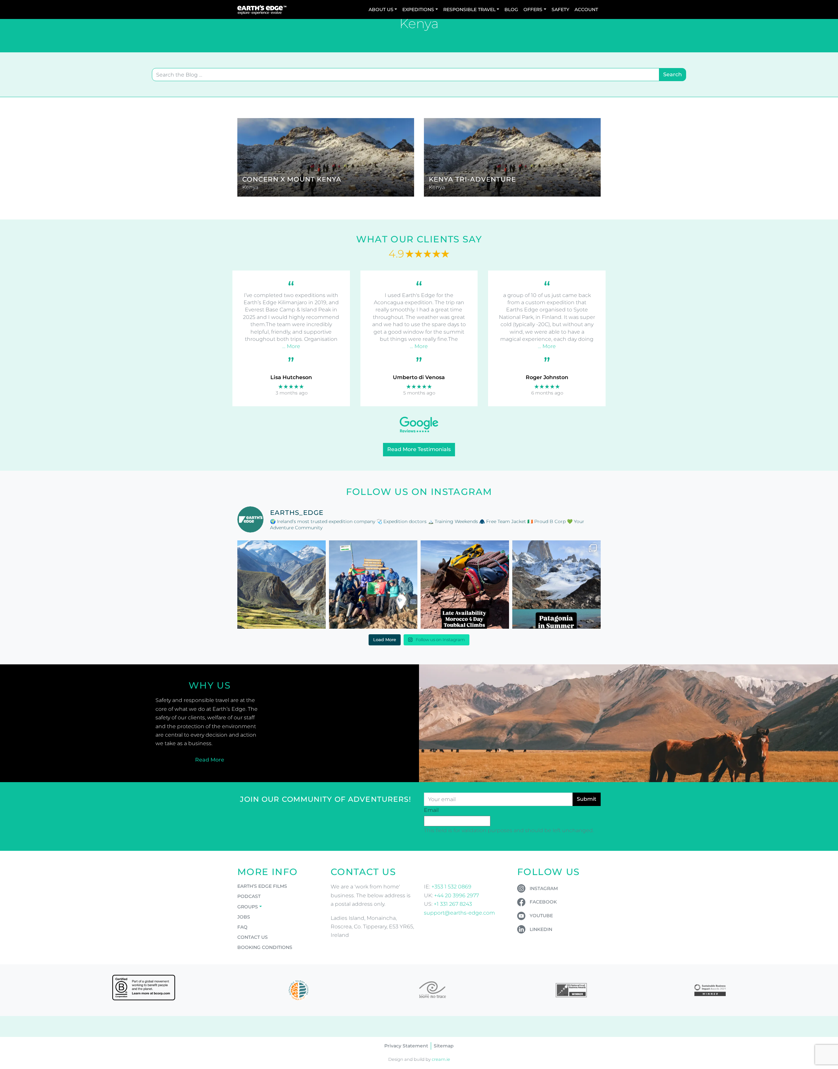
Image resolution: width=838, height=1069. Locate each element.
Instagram (544, 888)
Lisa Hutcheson (291, 377)
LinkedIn (541, 929)
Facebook (543, 902)
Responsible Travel (469, 9)
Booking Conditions (264, 947)
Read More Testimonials (419, 449)
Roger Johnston (547, 377)
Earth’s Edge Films (262, 886)
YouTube (541, 916)
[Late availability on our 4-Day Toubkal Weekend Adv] (465, 584)
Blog (511, 9)
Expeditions (418, 9)
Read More (209, 760)
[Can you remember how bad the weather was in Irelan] (556, 584)
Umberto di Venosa (419, 377)
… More (291, 346)
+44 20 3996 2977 (456, 895)
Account (586, 9)
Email (431, 810)
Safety (560, 9)
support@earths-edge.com (459, 913)
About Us (381, 9)
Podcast (249, 896)
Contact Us (252, 937)
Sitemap (444, 1046)
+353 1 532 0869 (451, 887)
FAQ (242, 927)
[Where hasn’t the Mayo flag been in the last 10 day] (373, 584)
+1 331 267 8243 (453, 904)
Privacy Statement (406, 1046)
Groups (247, 907)
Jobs (243, 917)
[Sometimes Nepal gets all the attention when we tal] (281, 584)
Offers (532, 9)
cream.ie (441, 1059)
